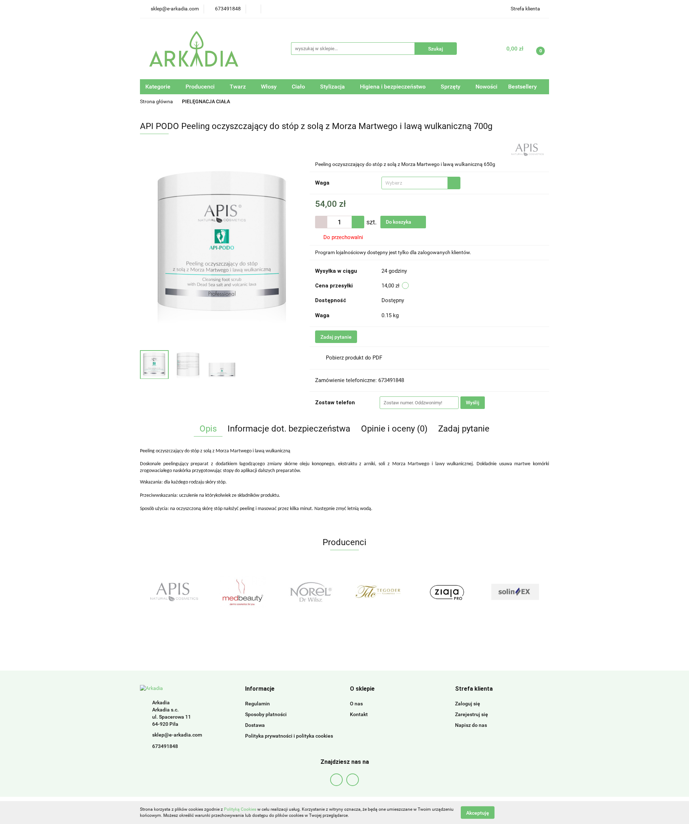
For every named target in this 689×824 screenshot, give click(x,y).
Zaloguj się (467, 703)
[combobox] (420, 183)
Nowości (486, 86)
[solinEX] (515, 592)
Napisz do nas (471, 725)
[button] (260, 689)
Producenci (201, 86)
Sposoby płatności (266, 714)
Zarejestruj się (471, 714)
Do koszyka (399, 222)
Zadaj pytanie (336, 337)
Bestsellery (522, 86)
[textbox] (414, 183)
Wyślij (472, 402)
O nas (356, 703)
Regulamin (257, 703)
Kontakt (359, 714)
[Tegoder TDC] (378, 592)
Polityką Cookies (240, 809)
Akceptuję (477, 812)
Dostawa (255, 725)
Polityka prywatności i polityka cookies (289, 736)
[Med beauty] (242, 592)
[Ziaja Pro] (447, 592)
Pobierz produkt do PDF (354, 357)
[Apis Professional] (527, 149)
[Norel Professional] (310, 592)
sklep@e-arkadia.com (177, 735)
